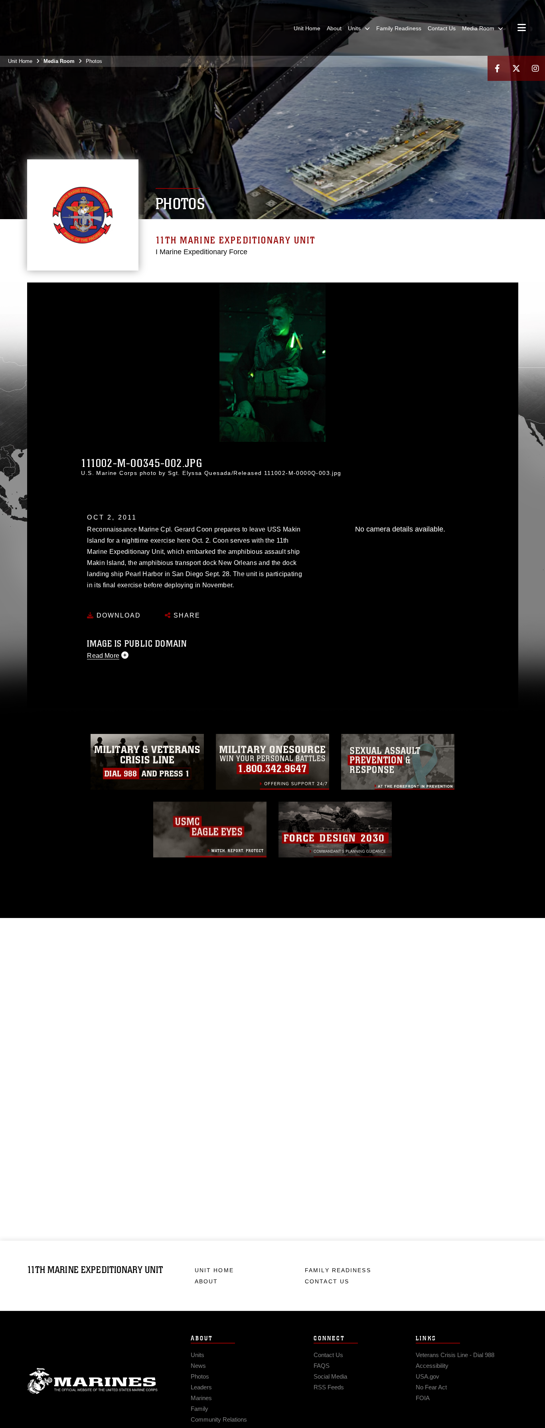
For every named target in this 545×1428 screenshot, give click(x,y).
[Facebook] (497, 68)
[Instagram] (535, 68)
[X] (516, 68)
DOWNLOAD (117, 615)
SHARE (185, 615)
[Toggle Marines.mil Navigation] (521, 28)
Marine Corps (92, 1381)
